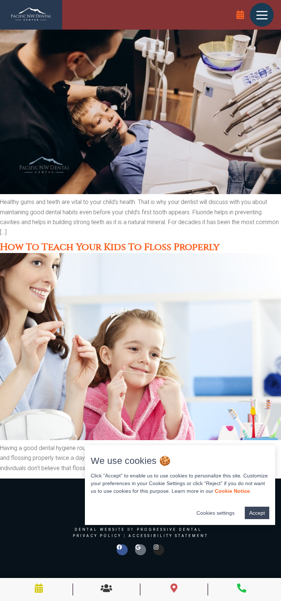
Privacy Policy (97, 536)
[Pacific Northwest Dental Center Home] (31, 15)
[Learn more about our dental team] (106, 588)
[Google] (140, 549)
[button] (261, 14)
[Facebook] (122, 549)
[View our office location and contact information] (174, 588)
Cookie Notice (232, 491)
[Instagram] (158, 549)
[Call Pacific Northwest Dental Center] (241, 588)
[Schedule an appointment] (39, 588)
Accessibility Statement (168, 536)
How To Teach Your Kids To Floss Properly (110, 247)
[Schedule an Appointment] (240, 14)
